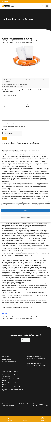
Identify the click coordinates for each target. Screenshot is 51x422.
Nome (3, 104)
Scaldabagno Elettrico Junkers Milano (37, 365)
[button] (49, 202)
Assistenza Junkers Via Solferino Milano (12, 386)
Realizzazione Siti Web (14, 403)
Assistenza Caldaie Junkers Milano (36, 358)
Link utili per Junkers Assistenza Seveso (13, 86)
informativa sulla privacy (12, 123)
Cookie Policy (23, 219)
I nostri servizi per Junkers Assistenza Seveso (14, 83)
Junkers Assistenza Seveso (9, 316)
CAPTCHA (4, 129)
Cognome (28, 104)
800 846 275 (7, 1)
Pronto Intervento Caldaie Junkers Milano (37, 361)
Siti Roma (23, 403)
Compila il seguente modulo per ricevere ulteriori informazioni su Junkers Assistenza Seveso (26, 80)
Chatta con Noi (12, 361)
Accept (25, 210)
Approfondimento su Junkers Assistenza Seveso (15, 84)
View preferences (25, 217)
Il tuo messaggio (6, 112)
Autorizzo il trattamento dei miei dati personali (14, 126)
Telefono (28, 106)
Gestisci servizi (5, 207)
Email (3, 106)
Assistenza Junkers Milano (34, 356)
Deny (25, 213)
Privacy (28, 219)
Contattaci (25, 340)
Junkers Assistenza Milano (34, 363)
